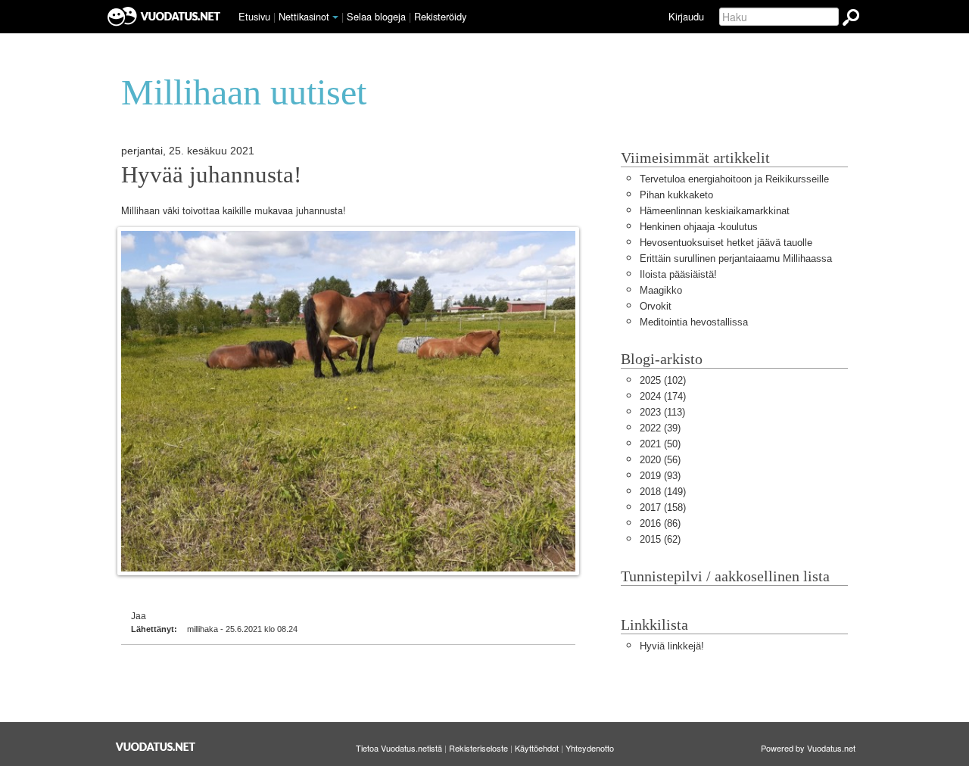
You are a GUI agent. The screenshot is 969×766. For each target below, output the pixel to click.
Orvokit (655, 306)
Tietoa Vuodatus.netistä (399, 748)
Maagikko (661, 290)
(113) (662, 412)
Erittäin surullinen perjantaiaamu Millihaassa (736, 258)
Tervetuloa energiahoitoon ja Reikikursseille (734, 179)
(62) (660, 539)
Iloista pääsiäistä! (678, 274)
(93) (660, 475)
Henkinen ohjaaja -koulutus (699, 226)
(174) (663, 396)
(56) (660, 460)
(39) (660, 428)
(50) (660, 444)
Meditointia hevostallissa (694, 322)
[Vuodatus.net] (156, 747)
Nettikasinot (304, 16)
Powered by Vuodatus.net (808, 748)
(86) (660, 523)
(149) (663, 491)
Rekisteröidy (440, 16)
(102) (663, 380)
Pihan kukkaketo (676, 195)
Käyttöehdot (537, 748)
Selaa (376, 16)
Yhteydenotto (590, 748)
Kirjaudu (686, 16)
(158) (663, 507)
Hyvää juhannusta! (211, 174)
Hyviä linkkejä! (672, 646)
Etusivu (254, 16)
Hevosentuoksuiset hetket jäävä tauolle (726, 242)
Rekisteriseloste (478, 748)
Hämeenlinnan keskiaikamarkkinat (715, 210)
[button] (335, 17)
